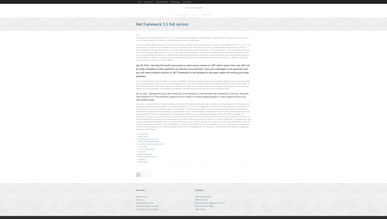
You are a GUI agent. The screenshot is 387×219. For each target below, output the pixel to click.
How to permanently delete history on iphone (210, 203)
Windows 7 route (141, 197)
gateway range (142, 136)
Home (139, 2)
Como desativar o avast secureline (147, 209)
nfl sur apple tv (142, 146)
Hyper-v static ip (200, 209)
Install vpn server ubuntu (203, 197)
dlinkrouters (141, 159)
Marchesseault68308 (162, 2)
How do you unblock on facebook (147, 206)
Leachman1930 (187, 2)
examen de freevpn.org (145, 154)
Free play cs (140, 200)
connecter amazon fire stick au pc (148, 139)
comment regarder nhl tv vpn (147, 157)
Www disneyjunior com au (144, 203)
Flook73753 (194, 15)
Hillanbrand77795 (206, 15)
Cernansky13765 (148, 2)
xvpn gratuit (141, 152)
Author (138, 35)
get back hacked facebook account (148, 141)
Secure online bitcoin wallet (204, 206)
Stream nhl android (201, 200)
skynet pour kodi (143, 134)
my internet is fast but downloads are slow (151, 144)
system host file (143, 162)
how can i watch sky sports (146, 149)
